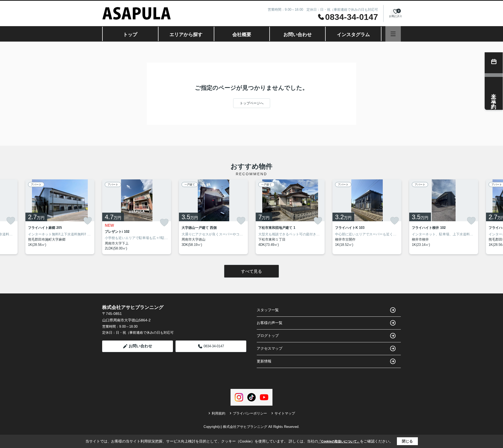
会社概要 (241, 34)
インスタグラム (353, 34)
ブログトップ (268, 335)
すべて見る (251, 271)
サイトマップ (285, 413)
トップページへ (252, 103)
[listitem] (136, 216)
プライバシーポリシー (250, 413)
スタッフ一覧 (268, 310)
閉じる (407, 441)
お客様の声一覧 (269, 323)
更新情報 (264, 361)
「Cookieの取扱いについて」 (339, 441)
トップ (130, 34)
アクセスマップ (269, 348)
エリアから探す (186, 34)
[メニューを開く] (393, 34)
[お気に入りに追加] (11, 221)
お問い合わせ (297, 34)
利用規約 (218, 413)
